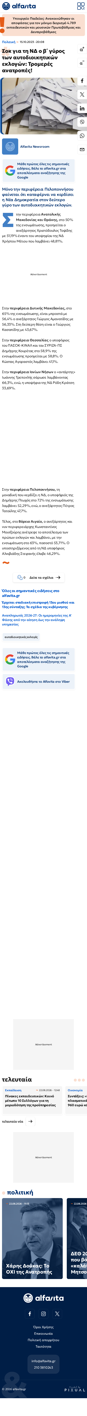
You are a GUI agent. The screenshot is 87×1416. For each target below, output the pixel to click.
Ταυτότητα (44, 1346)
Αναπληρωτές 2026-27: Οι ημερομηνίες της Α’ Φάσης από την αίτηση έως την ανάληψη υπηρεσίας (36, 619)
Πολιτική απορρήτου (43, 1340)
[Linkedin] (82, 108)
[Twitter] (82, 94)
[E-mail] (82, 149)
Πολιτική (8, 42)
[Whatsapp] (82, 135)
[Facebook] (82, 80)
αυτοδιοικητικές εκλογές (21, 637)
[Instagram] (43, 1313)
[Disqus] (43, 754)
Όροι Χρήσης (43, 1327)
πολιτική (20, 1192)
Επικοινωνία (43, 1333)
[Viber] (82, 122)
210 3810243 (43, 1367)
